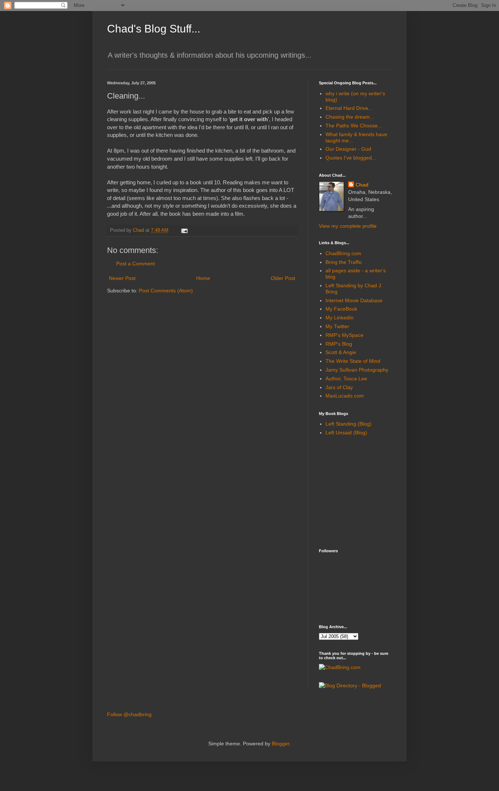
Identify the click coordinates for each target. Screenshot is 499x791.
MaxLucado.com (344, 396)
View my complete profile (348, 226)
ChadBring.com (343, 253)
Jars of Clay (339, 387)
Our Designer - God (348, 149)
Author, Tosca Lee (346, 378)
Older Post (283, 278)
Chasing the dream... (349, 117)
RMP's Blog (338, 344)
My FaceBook (341, 309)
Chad (362, 185)
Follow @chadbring (129, 714)
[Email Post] (184, 230)
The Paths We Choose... (353, 125)
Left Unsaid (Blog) (346, 432)
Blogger (280, 743)
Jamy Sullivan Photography (356, 370)
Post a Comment (135, 263)
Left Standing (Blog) (348, 424)
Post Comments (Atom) (166, 290)
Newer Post (122, 278)
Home (203, 278)
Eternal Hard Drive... (349, 108)
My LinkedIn (339, 317)
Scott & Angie (340, 352)
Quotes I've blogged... (350, 158)
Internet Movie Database (353, 300)
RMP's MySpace (344, 335)
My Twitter (337, 326)
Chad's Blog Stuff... (153, 29)
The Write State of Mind (352, 361)
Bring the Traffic (343, 262)
